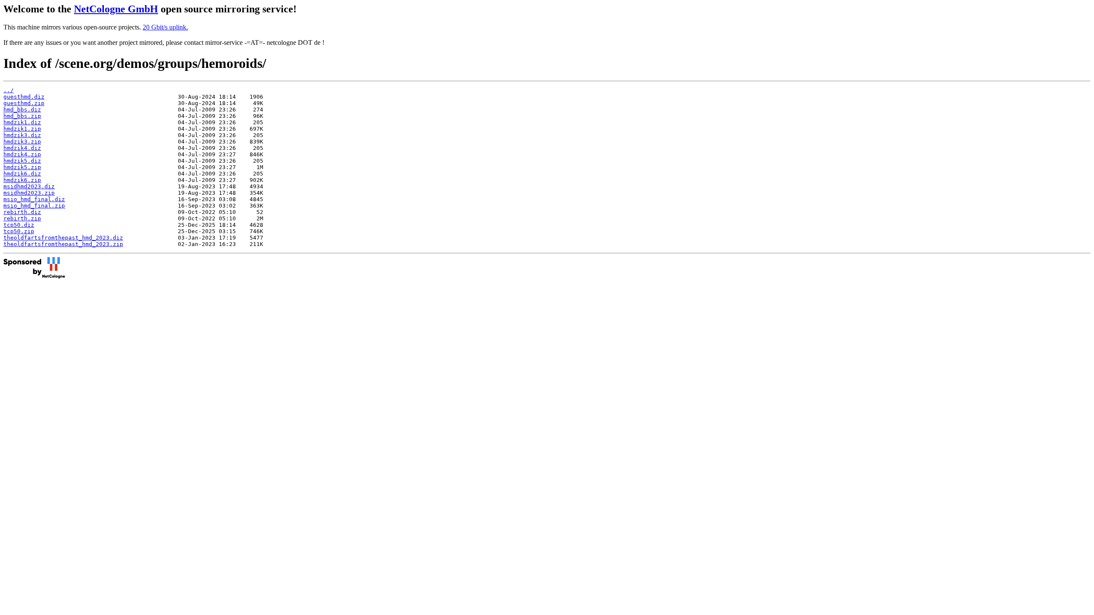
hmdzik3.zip (22, 141)
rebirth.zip (22, 218)
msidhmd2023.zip (29, 193)
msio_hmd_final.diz (34, 199)
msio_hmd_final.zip (34, 205)
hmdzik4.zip (22, 154)
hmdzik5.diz (22, 161)
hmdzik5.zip (22, 167)
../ (8, 90)
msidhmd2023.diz (29, 186)
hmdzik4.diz (22, 148)
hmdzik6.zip (22, 180)
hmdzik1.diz (22, 122)
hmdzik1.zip (22, 129)
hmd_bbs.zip (22, 116)
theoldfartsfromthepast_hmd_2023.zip (63, 244)
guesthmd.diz (23, 97)
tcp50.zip (18, 231)
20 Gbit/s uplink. (165, 27)
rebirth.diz (22, 212)
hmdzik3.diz (22, 135)
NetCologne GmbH (116, 9)
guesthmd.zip (23, 103)
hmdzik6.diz (22, 173)
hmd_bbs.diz (22, 109)
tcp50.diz (18, 225)
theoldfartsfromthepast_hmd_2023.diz (63, 237)
